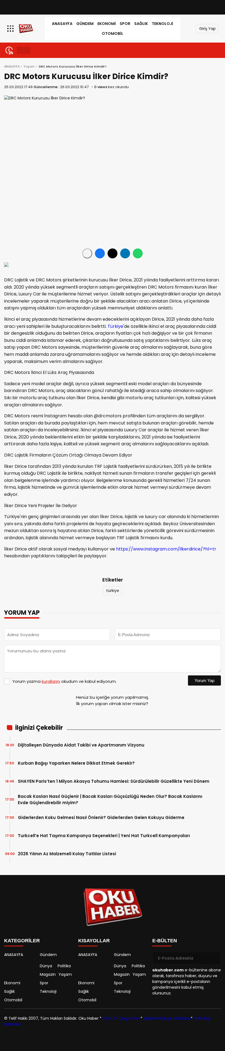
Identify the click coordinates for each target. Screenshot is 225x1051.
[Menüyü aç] (11, 28)
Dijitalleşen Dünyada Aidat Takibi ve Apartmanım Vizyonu (81, 745)
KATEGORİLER (22, 940)
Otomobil (112, 33)
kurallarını (51, 681)
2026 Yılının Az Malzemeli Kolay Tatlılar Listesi (67, 854)
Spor (125, 23)
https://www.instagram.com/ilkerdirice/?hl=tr (166, 549)
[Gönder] (214, 958)
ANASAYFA (62, 23)
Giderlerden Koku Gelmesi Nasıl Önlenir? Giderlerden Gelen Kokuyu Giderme (101, 817)
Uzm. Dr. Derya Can (121, 1018)
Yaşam (29, 66)
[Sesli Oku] (87, 253)
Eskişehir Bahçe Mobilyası (167, 1018)
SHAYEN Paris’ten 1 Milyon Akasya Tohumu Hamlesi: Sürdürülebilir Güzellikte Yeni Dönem (113, 781)
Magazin (48, 974)
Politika (64, 966)
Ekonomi (106, 23)
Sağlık (141, 23)
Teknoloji (162, 23)
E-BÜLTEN (164, 940)
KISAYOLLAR (94, 940)
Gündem (85, 23)
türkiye (112, 590)
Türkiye (115, 326)
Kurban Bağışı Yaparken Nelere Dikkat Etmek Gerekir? (76, 763)
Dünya (46, 966)
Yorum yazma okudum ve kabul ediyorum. (64, 681)
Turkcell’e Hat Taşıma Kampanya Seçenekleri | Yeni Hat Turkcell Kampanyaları (104, 835)
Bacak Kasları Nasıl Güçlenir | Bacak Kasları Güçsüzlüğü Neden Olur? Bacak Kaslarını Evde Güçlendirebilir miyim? (110, 799)
